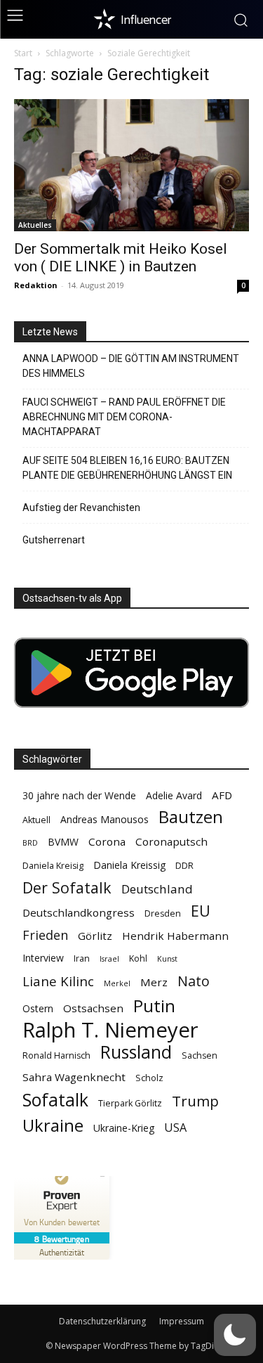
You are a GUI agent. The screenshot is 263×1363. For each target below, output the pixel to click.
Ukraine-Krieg (123, 1128)
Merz (154, 982)
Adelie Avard (174, 795)
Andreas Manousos (104, 819)
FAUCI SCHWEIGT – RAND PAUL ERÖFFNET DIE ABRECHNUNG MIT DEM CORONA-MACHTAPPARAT (124, 416)
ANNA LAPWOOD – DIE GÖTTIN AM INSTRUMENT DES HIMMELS (130, 366)
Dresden (162, 913)
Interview (43, 957)
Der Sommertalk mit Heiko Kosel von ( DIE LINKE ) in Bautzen (120, 257)
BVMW (63, 841)
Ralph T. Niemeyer (110, 1030)
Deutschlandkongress (78, 912)
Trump (195, 1101)
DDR (184, 866)
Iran (82, 958)
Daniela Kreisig (52, 866)
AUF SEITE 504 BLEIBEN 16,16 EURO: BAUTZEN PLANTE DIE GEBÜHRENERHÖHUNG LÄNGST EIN (127, 468)
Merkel (117, 983)
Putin (154, 1005)
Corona (107, 841)
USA (175, 1127)
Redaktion (36, 285)
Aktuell (36, 820)
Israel (109, 959)
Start (23, 53)
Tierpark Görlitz (130, 1103)
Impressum (181, 1321)
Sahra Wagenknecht (74, 1077)
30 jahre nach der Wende (79, 795)
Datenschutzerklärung (102, 1321)
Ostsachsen (93, 1008)
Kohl (138, 958)
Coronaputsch (171, 841)
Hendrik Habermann (175, 936)
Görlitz (95, 936)
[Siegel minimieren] (102, 1176)
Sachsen (199, 1055)
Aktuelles (35, 225)
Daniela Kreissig (129, 865)
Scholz (149, 1078)
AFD (222, 795)
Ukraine (52, 1125)
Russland (136, 1052)
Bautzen (191, 817)
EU (200, 910)
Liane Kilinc (58, 981)
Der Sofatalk (67, 887)
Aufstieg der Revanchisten (81, 507)
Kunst (167, 959)
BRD (30, 843)
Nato (193, 981)
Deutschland (157, 888)
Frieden (45, 935)
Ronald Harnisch (56, 1055)
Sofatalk (55, 1099)
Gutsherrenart (53, 539)
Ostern (37, 1008)
